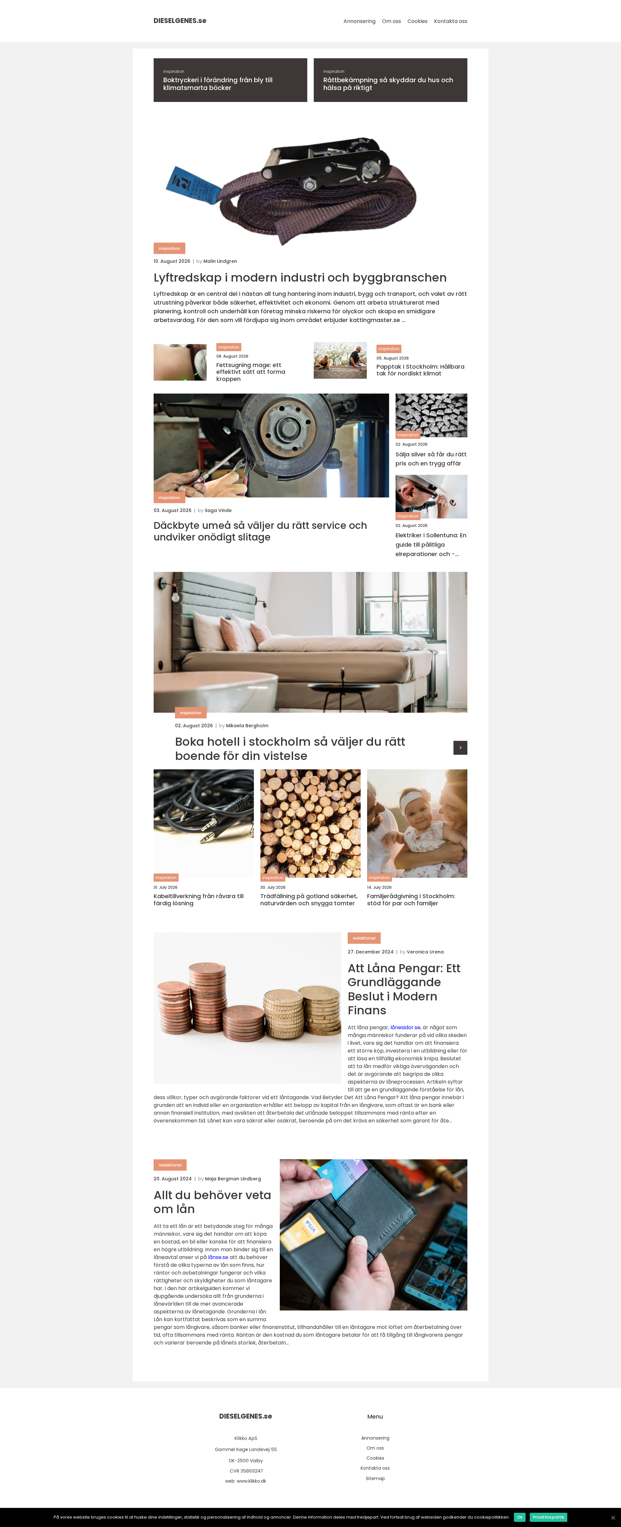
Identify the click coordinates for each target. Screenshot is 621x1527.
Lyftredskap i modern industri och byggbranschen (300, 277)
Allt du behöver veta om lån (212, 1202)
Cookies (418, 21)
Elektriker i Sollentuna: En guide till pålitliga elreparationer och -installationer (431, 545)
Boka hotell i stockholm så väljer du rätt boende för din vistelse (290, 749)
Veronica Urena (425, 952)
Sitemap (375, 1478)
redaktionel (364, 938)
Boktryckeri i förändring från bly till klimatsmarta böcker (218, 84)
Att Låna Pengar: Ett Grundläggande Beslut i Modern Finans (404, 989)
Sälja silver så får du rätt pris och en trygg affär (431, 459)
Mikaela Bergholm (247, 725)
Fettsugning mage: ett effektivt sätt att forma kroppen (250, 372)
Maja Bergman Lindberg (233, 1178)
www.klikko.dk (251, 1481)
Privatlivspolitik (548, 1517)
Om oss (391, 21)
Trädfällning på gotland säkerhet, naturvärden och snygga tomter (309, 900)
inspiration (173, 71)
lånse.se (218, 1257)
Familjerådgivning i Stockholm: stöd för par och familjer (411, 900)
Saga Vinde (218, 510)
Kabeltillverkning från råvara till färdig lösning (199, 900)
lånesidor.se (405, 1027)
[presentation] (460, 748)
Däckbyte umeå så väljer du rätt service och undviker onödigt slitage (260, 531)
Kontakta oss (450, 21)
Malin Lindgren (220, 261)
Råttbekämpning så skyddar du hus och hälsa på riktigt (388, 84)
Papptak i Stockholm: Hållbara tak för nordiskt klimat (420, 370)
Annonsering (359, 21)
